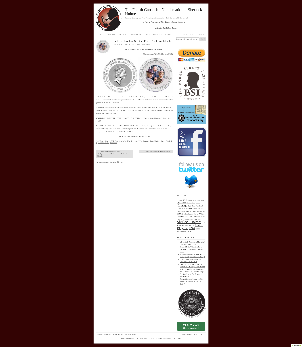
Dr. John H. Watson (131, 141)
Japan (204, 211)
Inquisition (199, 211)
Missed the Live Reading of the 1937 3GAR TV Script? (191, 281)
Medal (180, 213)
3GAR (185, 200)
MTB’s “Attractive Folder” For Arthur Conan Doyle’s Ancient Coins (191, 249)
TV (190, 225)
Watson (179, 231)
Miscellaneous (188, 214)
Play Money (187, 219)
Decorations (180, 208)
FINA (140, 141)
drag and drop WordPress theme (125, 334)
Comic (189, 206)
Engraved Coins (196, 208)
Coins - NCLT (109, 141)
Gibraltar (183, 211)
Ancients (190, 200)
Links (177, 35)
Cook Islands (119, 141)
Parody (203, 216)
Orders (179, 216)
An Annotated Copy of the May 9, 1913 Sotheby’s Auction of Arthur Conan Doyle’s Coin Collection (112, 154)
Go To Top (201, 334)
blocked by (193, 327)
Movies (196, 214)
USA (192, 228)
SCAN (199, 219)
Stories (168, 35)
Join (191, 35)
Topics (147, 35)
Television (113, 143)
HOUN (195, 211)
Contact (200, 35)
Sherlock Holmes (103, 143)
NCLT (201, 214)
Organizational (186, 216)
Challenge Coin (191, 203)
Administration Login (189, 334)
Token (186, 225)
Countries (157, 35)
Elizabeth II (188, 208)
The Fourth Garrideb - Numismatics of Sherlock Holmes (163, 12)
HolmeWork (189, 211)
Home (100, 35)
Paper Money (196, 216)
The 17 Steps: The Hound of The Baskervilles (156, 152)
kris (181, 242)
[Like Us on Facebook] (191, 156)
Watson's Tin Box (187, 231)
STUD (179, 225)
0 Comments (146, 44)
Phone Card (180, 219)
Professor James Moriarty (151, 141)
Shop (185, 35)
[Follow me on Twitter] (191, 189)
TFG (183, 225)
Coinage (182, 205)
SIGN (203, 222)
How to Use (110, 35)
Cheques (198, 203)
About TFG (123, 35)
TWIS (193, 225)
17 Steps (179, 200)
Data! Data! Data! (197, 206)
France (179, 211)
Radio (191, 219)
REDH (195, 219)
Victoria (198, 229)
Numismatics (136, 35)
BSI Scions (181, 203)
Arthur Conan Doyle (198, 200)
